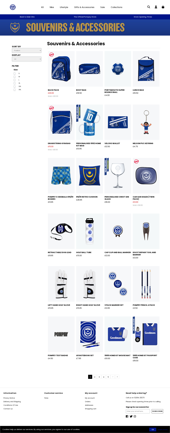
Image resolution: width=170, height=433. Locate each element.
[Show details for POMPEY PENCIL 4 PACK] (146, 284)
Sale (102, 7)
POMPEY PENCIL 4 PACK (144, 305)
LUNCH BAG (138, 90)
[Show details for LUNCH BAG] (146, 69)
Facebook (127, 416)
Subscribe (157, 411)
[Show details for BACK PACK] (61, 69)
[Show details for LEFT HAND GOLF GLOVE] (61, 284)
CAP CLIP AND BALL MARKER (118, 252)
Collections (116, 7)
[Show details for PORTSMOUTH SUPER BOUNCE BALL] (118, 69)
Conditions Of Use (10, 405)
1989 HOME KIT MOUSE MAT (117, 355)
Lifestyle (64, 7)
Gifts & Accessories (84, 7)
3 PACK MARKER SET (114, 305)
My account (90, 398)
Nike (52, 7)
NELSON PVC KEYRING (143, 143)
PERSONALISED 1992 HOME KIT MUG (88, 144)
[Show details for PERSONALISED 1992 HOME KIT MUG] (89, 122)
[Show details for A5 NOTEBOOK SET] (89, 334)
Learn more (163, 429)
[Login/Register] (156, 7)
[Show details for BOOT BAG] (89, 69)
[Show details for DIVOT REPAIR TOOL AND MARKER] (146, 231)
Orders (87, 401)
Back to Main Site (27, 17)
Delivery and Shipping (12, 401)
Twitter (131, 416)
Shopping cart (90, 409)
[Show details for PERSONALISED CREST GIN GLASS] (118, 175)
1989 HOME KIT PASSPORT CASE (145, 356)
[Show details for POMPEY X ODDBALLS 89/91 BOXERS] (61, 175)
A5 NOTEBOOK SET (85, 355)
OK (153, 429)
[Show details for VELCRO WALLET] (118, 122)
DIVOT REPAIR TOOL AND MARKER (144, 253)
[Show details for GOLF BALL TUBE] (89, 231)
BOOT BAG (81, 90)
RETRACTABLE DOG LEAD (59, 252)
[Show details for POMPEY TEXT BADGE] (61, 334)
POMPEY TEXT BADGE (58, 355)
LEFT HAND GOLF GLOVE (59, 305)
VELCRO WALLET (112, 143)
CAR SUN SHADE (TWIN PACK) (143, 198)
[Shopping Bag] (163, 7)
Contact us (8, 409)
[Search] (148, 7)
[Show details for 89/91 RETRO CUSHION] (89, 175)
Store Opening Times (143, 17)
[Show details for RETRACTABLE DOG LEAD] (61, 231)
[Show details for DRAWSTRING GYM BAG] (61, 122)
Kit (42, 7)
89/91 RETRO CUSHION (86, 197)
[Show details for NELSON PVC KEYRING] (146, 122)
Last (117, 377)
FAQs (46, 398)
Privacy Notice (9, 398)
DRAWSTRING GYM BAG (59, 143)
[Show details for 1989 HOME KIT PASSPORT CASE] (146, 334)
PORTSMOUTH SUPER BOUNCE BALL (115, 91)
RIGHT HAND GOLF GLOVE (88, 305)
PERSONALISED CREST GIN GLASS (117, 198)
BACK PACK (53, 90)
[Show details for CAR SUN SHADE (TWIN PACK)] (146, 175)
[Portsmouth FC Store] (13, 7)
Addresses (89, 405)
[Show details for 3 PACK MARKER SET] (118, 284)
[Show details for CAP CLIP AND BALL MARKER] (118, 231)
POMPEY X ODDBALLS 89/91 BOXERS (60, 198)
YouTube (135, 416)
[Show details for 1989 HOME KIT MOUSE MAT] (118, 334)
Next (113, 377)
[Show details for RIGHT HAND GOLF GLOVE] (89, 284)
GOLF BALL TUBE (83, 252)
